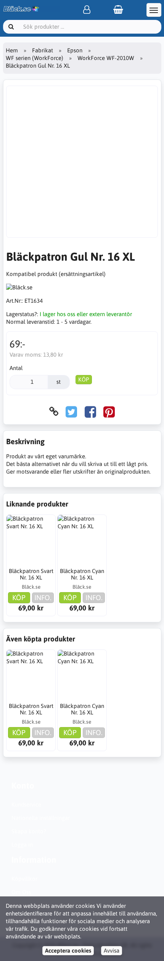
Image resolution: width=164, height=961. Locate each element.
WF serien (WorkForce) (34, 58)
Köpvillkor (24, 878)
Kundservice (26, 804)
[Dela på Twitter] (71, 411)
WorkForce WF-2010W (105, 58)
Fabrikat (42, 50)
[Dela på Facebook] (90, 411)
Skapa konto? (28, 831)
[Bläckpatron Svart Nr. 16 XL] (30, 539)
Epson (74, 50)
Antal (16, 368)
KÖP (83, 379)
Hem (12, 50)
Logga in (22, 844)
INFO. (42, 597)
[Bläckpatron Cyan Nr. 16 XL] (82, 539)
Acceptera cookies (68, 950)
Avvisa (111, 950)
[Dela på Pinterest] (109, 411)
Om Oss (21, 892)
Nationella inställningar (40, 818)
